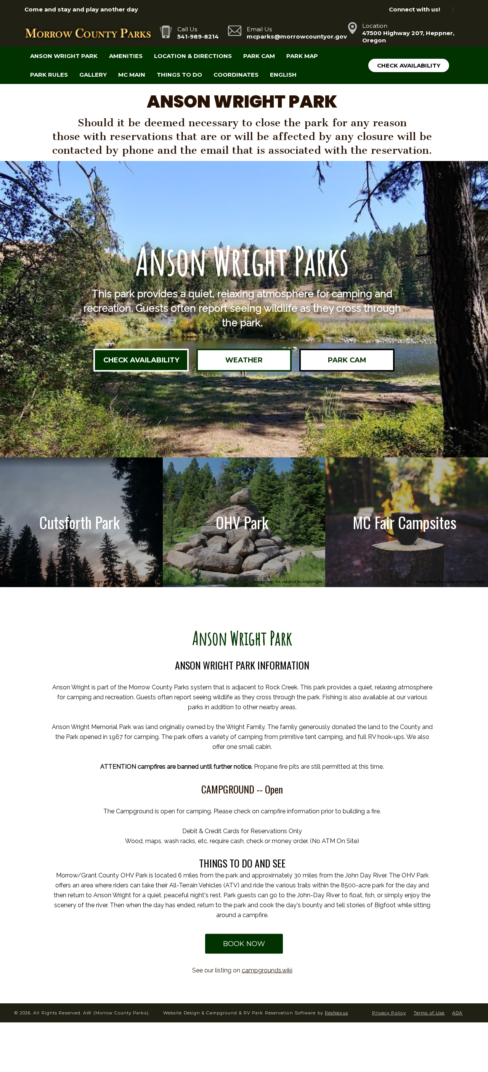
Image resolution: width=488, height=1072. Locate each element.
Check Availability (408, 65)
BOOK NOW (244, 943)
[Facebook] (456, 9)
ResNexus (336, 1013)
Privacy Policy (389, 1013)
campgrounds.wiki (267, 970)
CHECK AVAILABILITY (141, 360)
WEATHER (244, 360)
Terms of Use (429, 1013)
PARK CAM (347, 360)
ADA (457, 1013)
